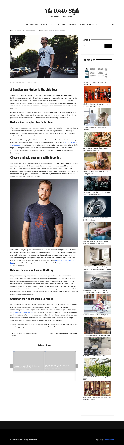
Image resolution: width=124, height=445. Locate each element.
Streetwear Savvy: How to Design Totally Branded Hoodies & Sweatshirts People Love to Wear (59, 367)
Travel (56, 24)
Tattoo (64, 24)
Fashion (13, 83)
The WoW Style (62, 11)
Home (26, 24)
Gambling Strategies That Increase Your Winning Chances (95, 149)
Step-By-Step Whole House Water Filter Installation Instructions (95, 242)
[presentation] (11, 366)
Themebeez (109, 440)
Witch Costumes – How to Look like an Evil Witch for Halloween (96, 105)
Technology (45, 24)
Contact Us (92, 24)
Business (72, 24)
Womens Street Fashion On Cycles (95, 315)
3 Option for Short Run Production (95, 356)
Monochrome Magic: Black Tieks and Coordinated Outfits (27, 367)
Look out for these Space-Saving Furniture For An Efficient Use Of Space (97, 268)
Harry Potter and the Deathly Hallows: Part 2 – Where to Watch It (96, 193)
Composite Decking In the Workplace (96, 335)
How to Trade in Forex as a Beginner (62, 333)
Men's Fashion (21, 83)
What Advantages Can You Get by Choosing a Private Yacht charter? (95, 291)
